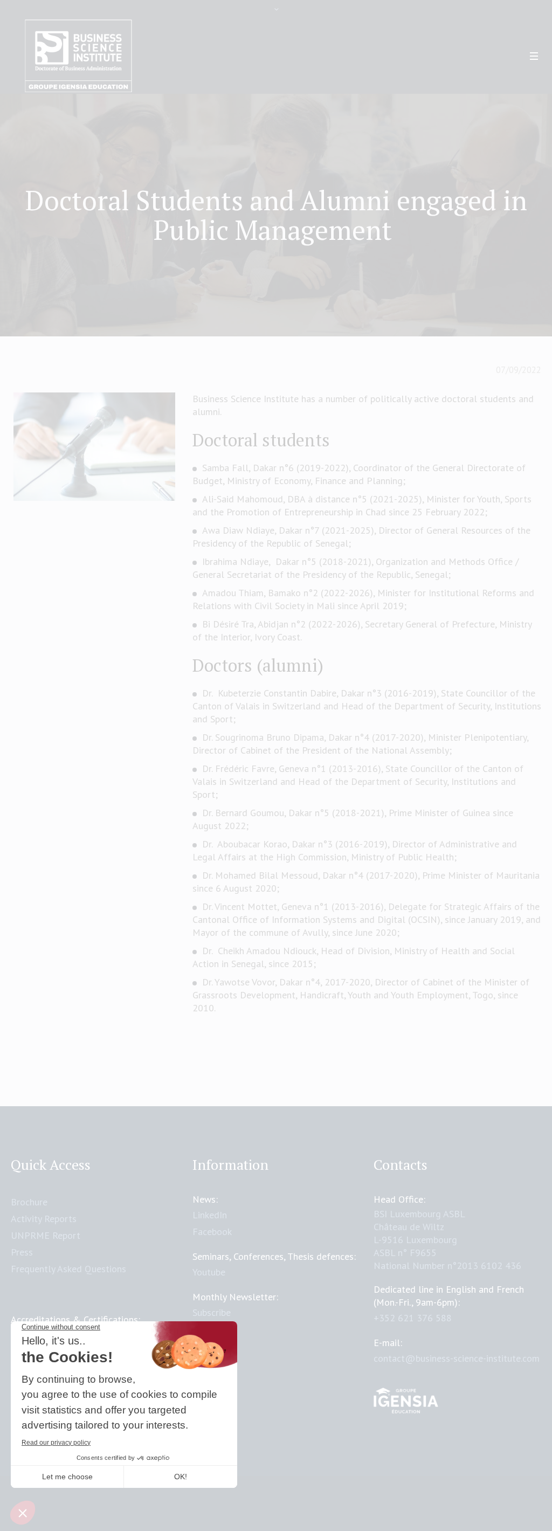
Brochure (29, 1202)
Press (22, 1252)
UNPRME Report (45, 1235)
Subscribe (211, 1312)
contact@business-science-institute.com (457, 1358)
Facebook (212, 1231)
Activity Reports (44, 1218)
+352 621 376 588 (413, 1318)
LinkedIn (209, 1215)
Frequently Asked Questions (68, 1269)
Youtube (208, 1272)
